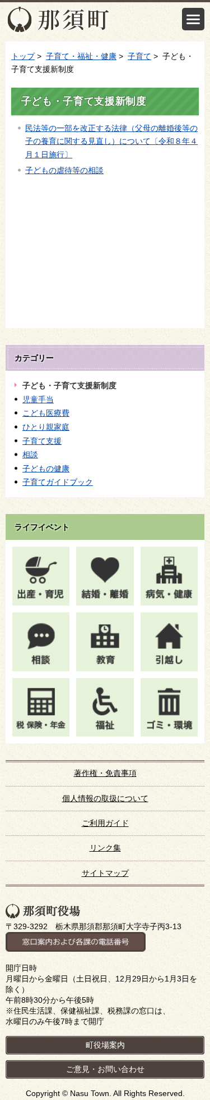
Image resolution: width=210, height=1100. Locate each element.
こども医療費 (45, 412)
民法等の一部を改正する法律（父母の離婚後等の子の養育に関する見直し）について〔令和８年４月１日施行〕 (111, 141)
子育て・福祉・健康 (81, 56)
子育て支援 (42, 441)
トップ (23, 56)
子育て (139, 56)
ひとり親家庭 (45, 426)
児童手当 (38, 399)
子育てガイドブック (57, 482)
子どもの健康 (45, 468)
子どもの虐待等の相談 (64, 170)
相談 (30, 454)
